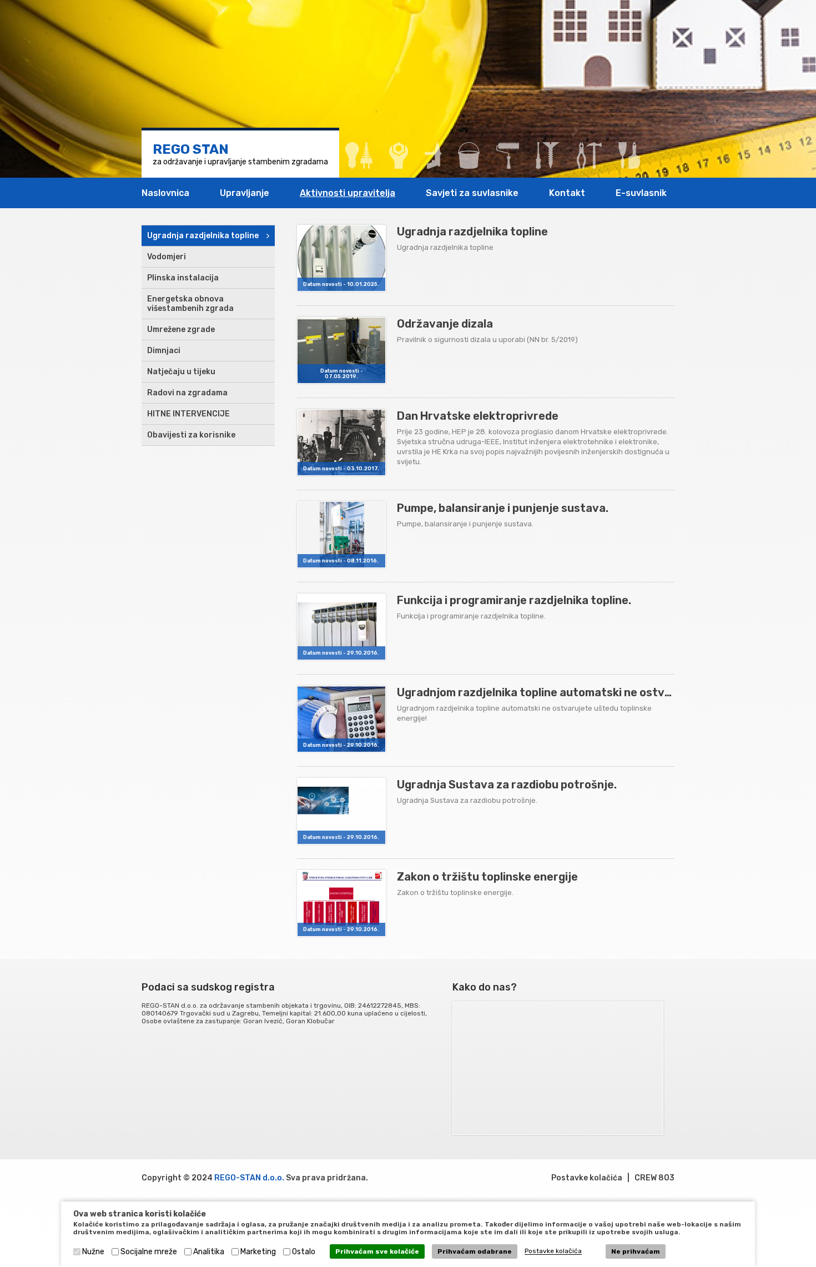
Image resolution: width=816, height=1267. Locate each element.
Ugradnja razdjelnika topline (203, 235)
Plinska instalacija (183, 278)
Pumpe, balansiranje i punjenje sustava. (502, 508)
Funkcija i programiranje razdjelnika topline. (514, 600)
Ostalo (303, 1251)
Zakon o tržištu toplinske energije (487, 876)
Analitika (208, 1251)
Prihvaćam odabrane (474, 1251)
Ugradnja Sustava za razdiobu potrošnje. (507, 784)
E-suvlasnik (641, 193)
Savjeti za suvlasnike (472, 193)
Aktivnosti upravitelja (347, 193)
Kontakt (567, 193)
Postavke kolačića (586, 1178)
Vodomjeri (166, 257)
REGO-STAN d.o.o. (249, 1178)
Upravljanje (244, 193)
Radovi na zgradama (187, 393)
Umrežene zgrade (181, 329)
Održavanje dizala (445, 323)
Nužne (93, 1251)
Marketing (258, 1251)
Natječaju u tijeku (181, 371)
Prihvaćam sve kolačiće (377, 1251)
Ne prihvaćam (635, 1251)
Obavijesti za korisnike (191, 435)
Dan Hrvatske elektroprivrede (477, 416)
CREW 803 (654, 1178)
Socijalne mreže (148, 1251)
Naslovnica (165, 193)
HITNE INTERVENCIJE (188, 414)
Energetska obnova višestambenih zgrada (190, 303)
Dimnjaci (163, 350)
